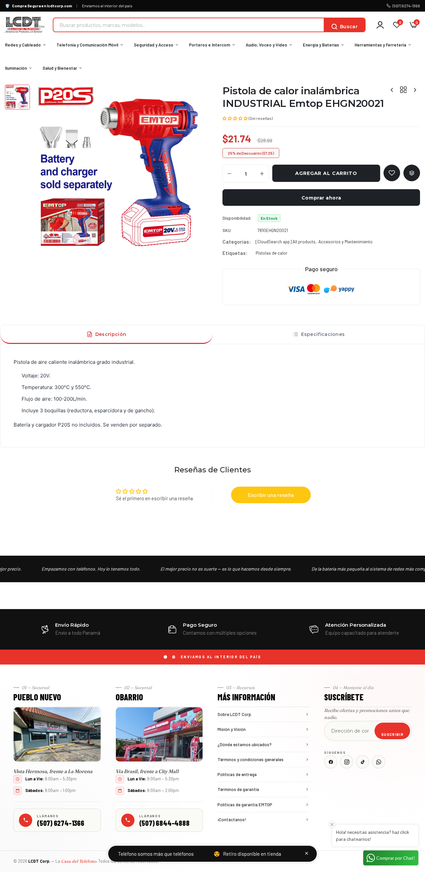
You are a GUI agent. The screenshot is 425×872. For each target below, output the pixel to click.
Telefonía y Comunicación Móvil (87, 44)
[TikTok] (362, 761)
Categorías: (236, 242)
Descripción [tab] (110, 334)
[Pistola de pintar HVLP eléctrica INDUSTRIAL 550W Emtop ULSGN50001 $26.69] (392, 90)
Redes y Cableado (23, 44)
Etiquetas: (234, 253)
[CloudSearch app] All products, (286, 241)
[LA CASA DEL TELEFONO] (25, 25)
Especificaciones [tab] (323, 334)
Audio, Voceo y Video (266, 44)
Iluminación (16, 68)
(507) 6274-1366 (406, 6)
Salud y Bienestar (59, 68)
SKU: (227, 230)
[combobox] (188, 25)
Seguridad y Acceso (153, 44)
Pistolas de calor (272, 253)
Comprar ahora (321, 198)
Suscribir (392, 734)
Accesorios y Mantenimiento (345, 241)
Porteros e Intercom (209, 44)
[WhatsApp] (378, 761)
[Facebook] (330, 761)
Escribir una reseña (271, 495)
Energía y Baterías (321, 44)
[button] (235, 118)
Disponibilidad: (237, 218)
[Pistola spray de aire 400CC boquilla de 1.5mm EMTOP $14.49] (415, 90)
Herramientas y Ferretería (380, 44)
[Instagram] (346, 761)
